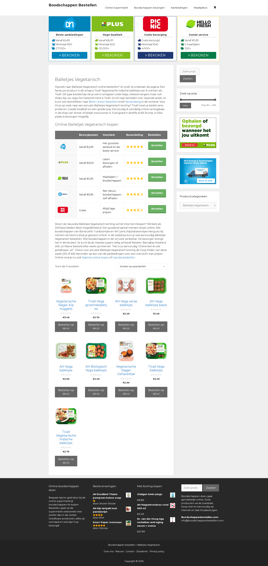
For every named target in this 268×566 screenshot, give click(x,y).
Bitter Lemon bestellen (103, 101)
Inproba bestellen (124, 257)
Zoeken (188, 78)
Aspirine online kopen (95, 257)
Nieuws (120, 551)
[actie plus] (198, 147)
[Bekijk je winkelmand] (214, 7)
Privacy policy (157, 551)
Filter (185, 105)
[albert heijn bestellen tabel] (198, 183)
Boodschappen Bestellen (73, 5)
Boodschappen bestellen (121, 545)
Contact (130, 551)
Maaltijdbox (200, 7)
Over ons (109, 551)
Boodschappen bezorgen (149, 7)
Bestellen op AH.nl (66, 326)
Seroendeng (133, 101)
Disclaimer (142, 551)
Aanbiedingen (179, 7)
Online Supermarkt (116, 7)
